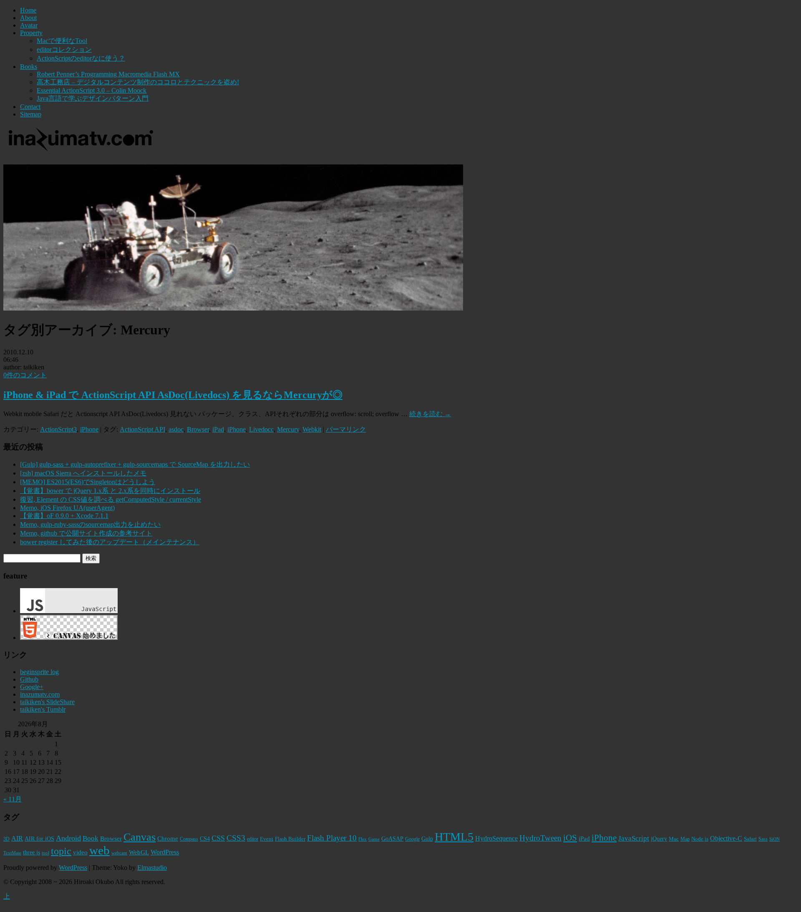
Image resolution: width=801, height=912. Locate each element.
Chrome (167, 838)
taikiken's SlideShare (47, 701)
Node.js (699, 839)
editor (252, 839)
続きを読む (430, 413)
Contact (30, 106)
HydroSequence (496, 838)
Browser (198, 429)
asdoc (176, 429)
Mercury (288, 429)
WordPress (165, 852)
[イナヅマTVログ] (79, 147)
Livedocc (261, 429)
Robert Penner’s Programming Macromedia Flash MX (108, 74)
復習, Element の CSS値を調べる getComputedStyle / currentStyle (110, 499)
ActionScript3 (58, 429)
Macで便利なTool (62, 40)
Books (28, 66)
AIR (17, 838)
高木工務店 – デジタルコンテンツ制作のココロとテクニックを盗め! (138, 82)
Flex (362, 839)
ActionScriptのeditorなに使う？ (81, 58)
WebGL (139, 852)
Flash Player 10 (332, 838)
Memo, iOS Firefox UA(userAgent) (67, 507)
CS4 (205, 838)
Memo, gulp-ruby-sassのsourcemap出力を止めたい (90, 524)
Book (90, 838)
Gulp (427, 839)
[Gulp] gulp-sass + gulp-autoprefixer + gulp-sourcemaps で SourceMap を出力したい (135, 464)
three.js (31, 852)
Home (28, 10)
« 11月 (12, 799)
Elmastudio (152, 867)
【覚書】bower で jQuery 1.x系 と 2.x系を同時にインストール (110, 490)
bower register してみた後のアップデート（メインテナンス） (109, 542)
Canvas (139, 837)
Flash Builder (290, 839)
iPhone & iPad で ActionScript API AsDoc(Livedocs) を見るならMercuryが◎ (173, 394)
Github (29, 679)
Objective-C (726, 838)
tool (45, 853)
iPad (218, 429)
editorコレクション (64, 49)
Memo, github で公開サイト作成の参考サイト (86, 533)
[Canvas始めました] (69, 637)
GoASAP (392, 838)
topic (61, 850)
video (80, 852)
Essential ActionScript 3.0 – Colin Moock (91, 90)
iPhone (89, 429)
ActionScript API (142, 429)
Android (68, 838)
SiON (774, 839)
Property (31, 32)
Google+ (31, 686)
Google (412, 839)
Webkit (311, 429)
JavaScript (633, 838)
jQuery (659, 839)
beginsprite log (39, 671)
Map (685, 839)
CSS (218, 838)
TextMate (12, 853)
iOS (570, 837)
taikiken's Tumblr (42, 709)
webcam (119, 853)
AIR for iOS (39, 839)
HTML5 (454, 836)
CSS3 (236, 838)
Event (266, 839)
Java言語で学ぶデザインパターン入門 (93, 98)
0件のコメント (25, 375)
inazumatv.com (40, 694)
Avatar (29, 25)
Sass (763, 839)
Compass (189, 839)
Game (374, 839)
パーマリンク (346, 429)
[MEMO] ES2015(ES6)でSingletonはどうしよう (87, 481)
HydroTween (540, 838)
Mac (674, 839)
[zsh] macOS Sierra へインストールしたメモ (83, 473)
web (99, 850)
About (28, 17)
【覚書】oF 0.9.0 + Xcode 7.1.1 (64, 515)
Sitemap (30, 114)
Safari (750, 839)
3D (6, 839)
